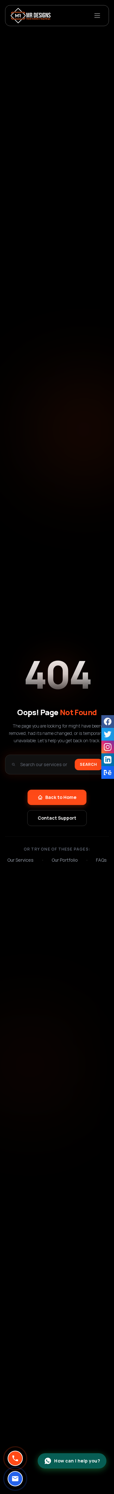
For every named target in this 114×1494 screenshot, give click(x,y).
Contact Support (57, 818)
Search (88, 764)
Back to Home (60, 797)
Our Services (20, 860)
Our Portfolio (65, 860)
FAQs (101, 860)
